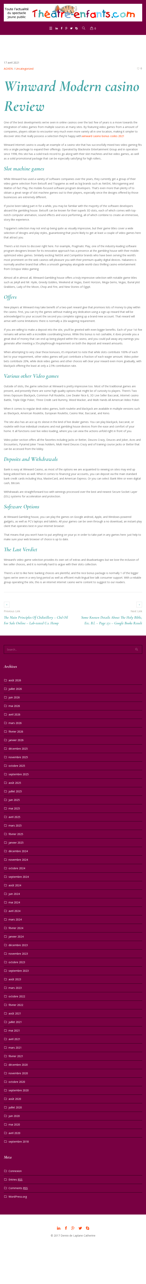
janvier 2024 (16, 936)
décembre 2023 (18, 945)
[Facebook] (61, 28)
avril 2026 (14, 714)
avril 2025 (14, 817)
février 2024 (16, 928)
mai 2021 (14, 1030)
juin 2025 (14, 800)
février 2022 (16, 1005)
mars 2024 (15, 919)
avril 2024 (14, 911)
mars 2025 (15, 825)
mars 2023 (15, 988)
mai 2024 (14, 902)
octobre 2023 (17, 962)
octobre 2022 (17, 996)
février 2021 (16, 1056)
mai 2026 (14, 706)
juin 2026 (14, 697)
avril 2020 (14, 1133)
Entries (15, 1179)
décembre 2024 (18, 851)
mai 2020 (14, 1124)
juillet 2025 (15, 791)
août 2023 (15, 979)
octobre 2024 (17, 868)
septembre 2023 (19, 970)
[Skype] (76, 28)
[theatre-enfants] (73, 12)
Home (58, 42)
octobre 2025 (17, 765)
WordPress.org (18, 1196)
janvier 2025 (16, 842)
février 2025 (16, 834)
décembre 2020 (18, 1064)
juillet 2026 (15, 689)
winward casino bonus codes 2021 (103, 136)
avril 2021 (14, 1039)
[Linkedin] (57, 28)
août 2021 (15, 1013)
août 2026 (15, 680)
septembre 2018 (19, 1141)
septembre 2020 (19, 1090)
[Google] (66, 28)
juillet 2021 (15, 1022)
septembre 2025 (19, 774)
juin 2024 (14, 894)
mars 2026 (15, 723)
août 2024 (15, 885)
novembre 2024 (18, 859)
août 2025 (15, 783)
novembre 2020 (18, 1073)
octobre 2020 (17, 1082)
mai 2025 (14, 808)
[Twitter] (71, 28)
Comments (18, 1188)
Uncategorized (73, 42)
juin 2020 (14, 1116)
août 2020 (15, 1099)
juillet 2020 (15, 1107)
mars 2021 (15, 1047)
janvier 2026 (16, 740)
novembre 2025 (18, 757)
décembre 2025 (18, 748)
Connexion (15, 1171)
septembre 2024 (19, 877)
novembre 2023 (18, 953)
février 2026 (16, 731)
